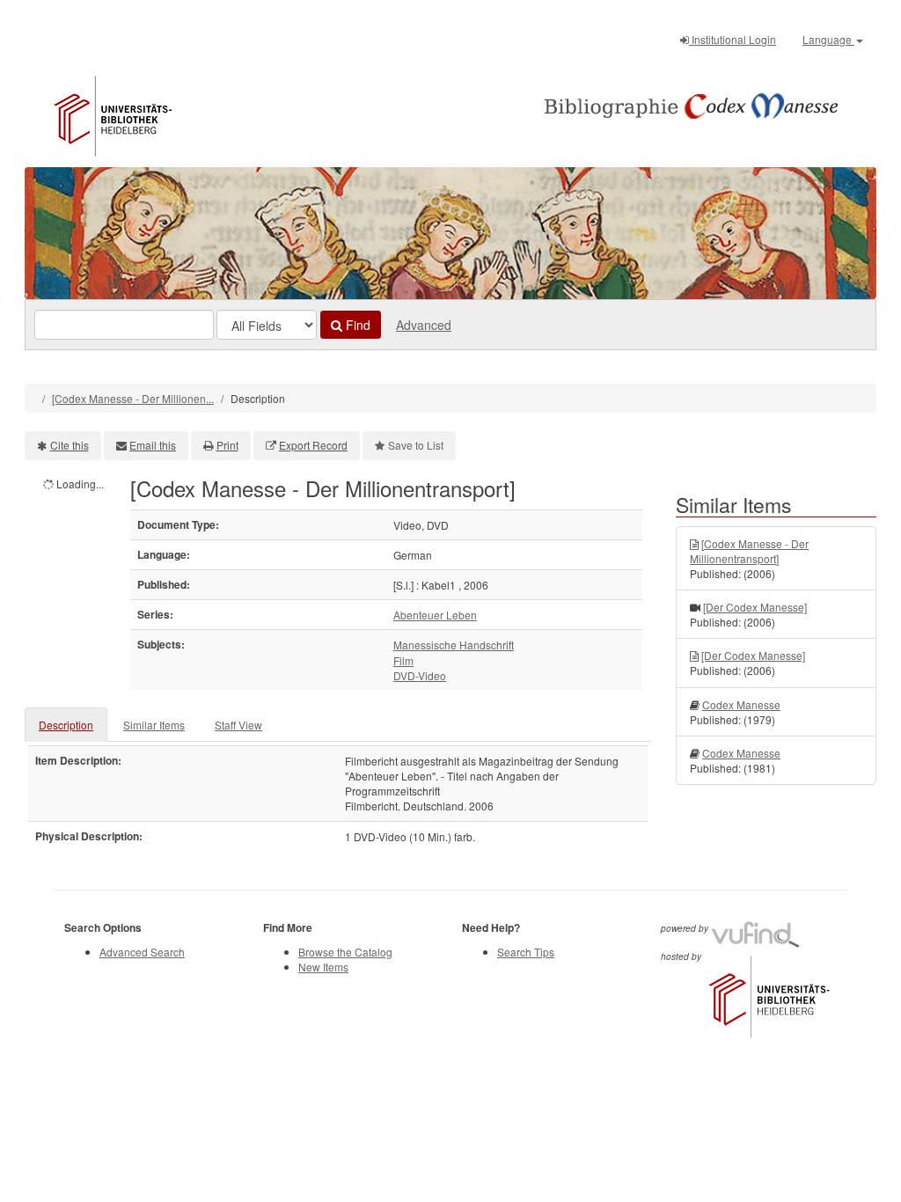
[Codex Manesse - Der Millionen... (133, 398)
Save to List (415, 444)
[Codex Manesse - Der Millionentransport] (749, 551)
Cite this (69, 444)
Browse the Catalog (345, 951)
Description (66, 724)
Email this (152, 444)
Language (828, 39)
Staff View (238, 724)
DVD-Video (419, 675)
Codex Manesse (741, 704)
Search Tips (525, 951)
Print (227, 444)
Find (356, 324)
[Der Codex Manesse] (755, 606)
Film (403, 660)
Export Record (313, 444)
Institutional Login (732, 39)
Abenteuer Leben (435, 614)
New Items (323, 966)
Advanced (423, 324)
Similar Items (154, 724)
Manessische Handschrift (453, 644)
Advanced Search (142, 951)
